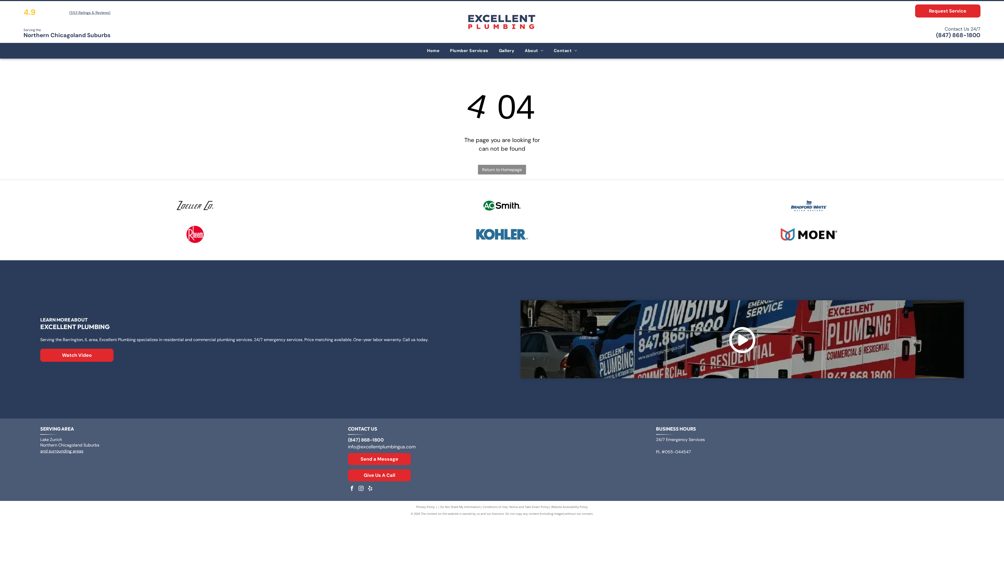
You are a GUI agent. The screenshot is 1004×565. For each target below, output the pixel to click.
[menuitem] (433, 50)
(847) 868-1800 (958, 35)
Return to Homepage (502, 169)
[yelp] (370, 489)
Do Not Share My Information (460, 507)
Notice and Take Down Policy (529, 507)
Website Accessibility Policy (569, 507)
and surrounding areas (61, 451)
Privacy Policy (425, 507)
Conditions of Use (495, 507)
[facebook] (352, 489)
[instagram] (361, 489)
